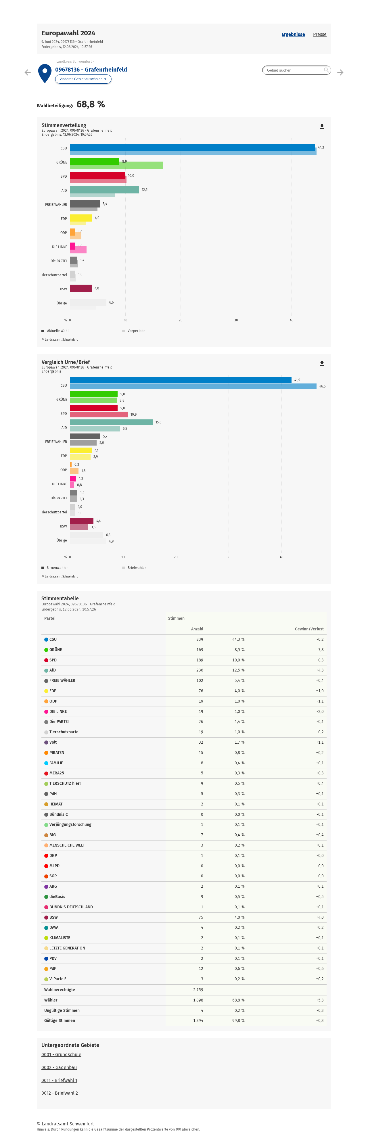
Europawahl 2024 (68, 33)
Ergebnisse (293, 34)
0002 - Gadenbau (59, 1067)
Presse (320, 34)
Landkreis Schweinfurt (74, 62)
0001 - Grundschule (61, 1054)
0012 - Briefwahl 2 (59, 1093)
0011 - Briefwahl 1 (59, 1080)
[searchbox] (296, 70)
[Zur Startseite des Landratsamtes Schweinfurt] (110, 12)
